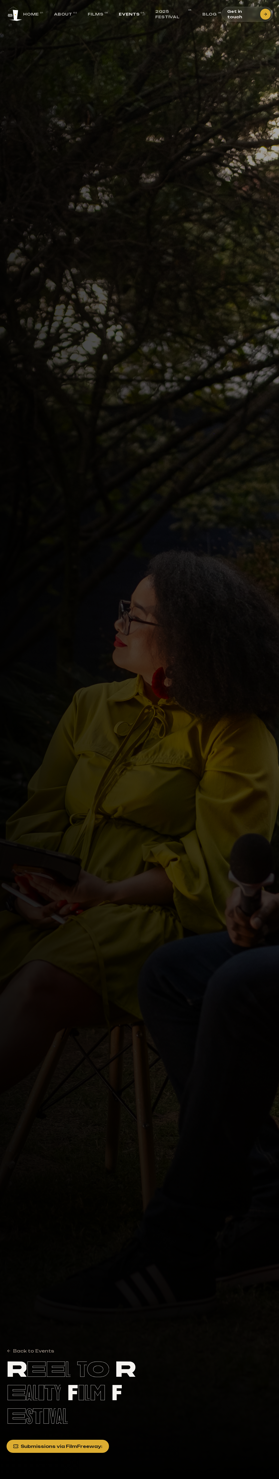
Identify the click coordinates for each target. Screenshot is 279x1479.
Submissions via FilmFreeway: (61, 1446)
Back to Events (33, 1351)
